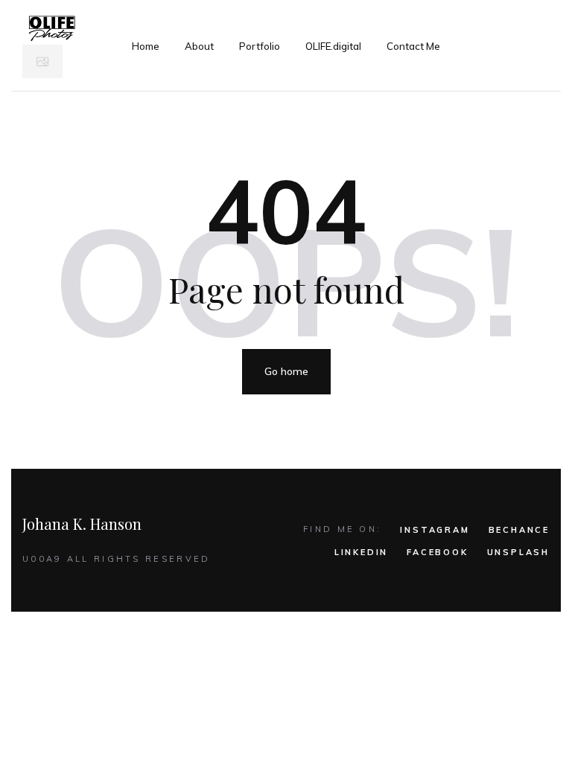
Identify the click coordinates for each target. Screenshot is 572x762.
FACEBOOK (437, 552)
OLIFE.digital (333, 46)
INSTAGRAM (434, 530)
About (199, 46)
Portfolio (259, 46)
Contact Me (413, 46)
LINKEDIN (361, 552)
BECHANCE (519, 530)
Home (145, 46)
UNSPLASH (518, 552)
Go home (286, 371)
